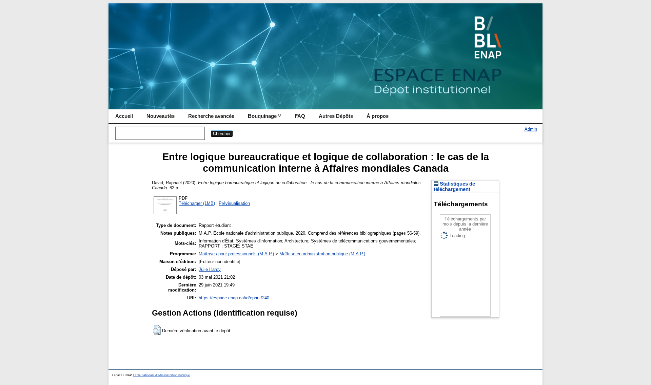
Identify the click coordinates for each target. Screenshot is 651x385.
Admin (531, 129)
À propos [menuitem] (378, 116)
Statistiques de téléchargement (454, 186)
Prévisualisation (234, 203)
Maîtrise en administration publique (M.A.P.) (322, 253)
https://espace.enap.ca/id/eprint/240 (234, 297)
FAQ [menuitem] (300, 116)
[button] (157, 330)
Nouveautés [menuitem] (160, 116)
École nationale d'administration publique (161, 375)
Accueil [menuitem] (124, 116)
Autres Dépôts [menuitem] (336, 116)
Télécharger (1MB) (197, 203)
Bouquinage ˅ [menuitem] (264, 116)
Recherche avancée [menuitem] (211, 116)
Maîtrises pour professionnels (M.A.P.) (236, 253)
